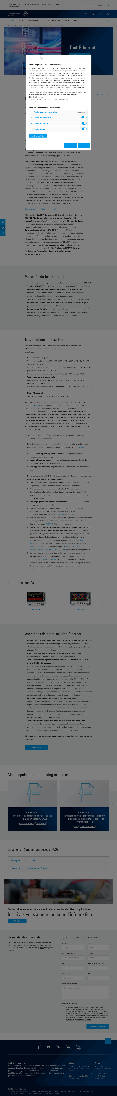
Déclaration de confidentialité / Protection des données (49, 99)
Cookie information (36, 97)
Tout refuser (84, 146)
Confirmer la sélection (38, 136)
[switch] (84, 117)
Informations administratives (40, 102)
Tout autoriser (71, 146)
